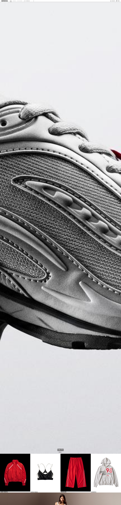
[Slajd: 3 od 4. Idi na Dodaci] (60, 228)
